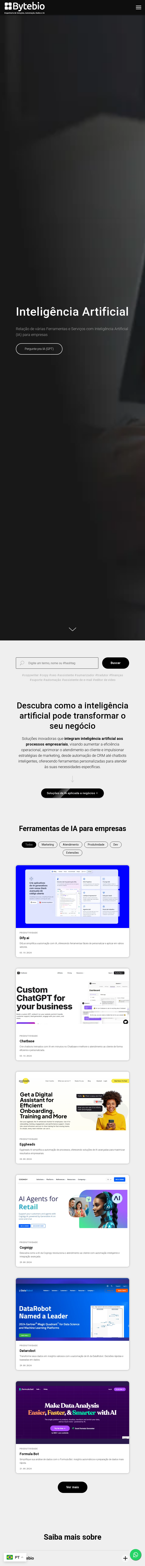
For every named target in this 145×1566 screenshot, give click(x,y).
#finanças (116, 675)
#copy (43, 675)
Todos (29, 844)
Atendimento (71, 844)
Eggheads (27, 1144)
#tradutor (101, 675)
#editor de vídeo (104, 680)
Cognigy (26, 1247)
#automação (52, 680)
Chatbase (27, 1041)
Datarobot (27, 1351)
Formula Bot (29, 1454)
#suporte (36, 680)
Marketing (48, 844)
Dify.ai (24, 938)
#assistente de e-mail (77, 680)
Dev (115, 844)
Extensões (72, 852)
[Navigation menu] (138, 7)
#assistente (65, 675)
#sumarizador (84, 675)
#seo (52, 675)
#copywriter (30, 675)
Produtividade (96, 844)
